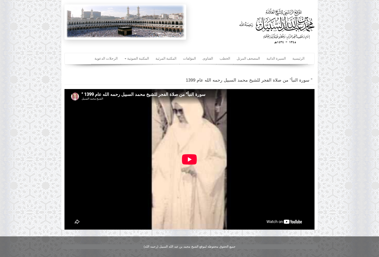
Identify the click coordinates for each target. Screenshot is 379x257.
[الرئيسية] (276, 24)
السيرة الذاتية (276, 58)
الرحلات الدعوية (106, 58)
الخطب (225, 58)
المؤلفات (189, 58)
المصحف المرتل (248, 58)
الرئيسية (298, 58)
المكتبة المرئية (166, 58)
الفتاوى (207, 58)
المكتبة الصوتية (137, 58)
